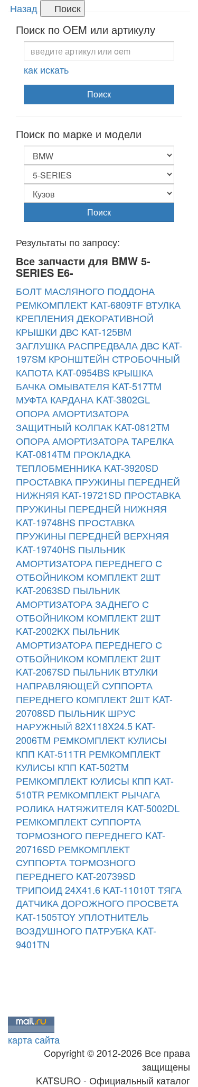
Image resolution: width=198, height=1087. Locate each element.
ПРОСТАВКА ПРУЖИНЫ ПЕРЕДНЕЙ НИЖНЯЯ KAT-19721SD (98, 488)
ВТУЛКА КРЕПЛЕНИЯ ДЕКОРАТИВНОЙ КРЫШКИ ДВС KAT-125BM (98, 318)
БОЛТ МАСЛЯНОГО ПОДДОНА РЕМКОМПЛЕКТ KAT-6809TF (85, 297)
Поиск (66, 8)
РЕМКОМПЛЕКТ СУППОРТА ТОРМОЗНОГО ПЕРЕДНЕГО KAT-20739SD (76, 862)
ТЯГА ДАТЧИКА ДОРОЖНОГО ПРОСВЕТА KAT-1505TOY (99, 903)
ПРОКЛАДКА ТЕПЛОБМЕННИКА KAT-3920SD (87, 460)
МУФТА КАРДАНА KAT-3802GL (83, 399)
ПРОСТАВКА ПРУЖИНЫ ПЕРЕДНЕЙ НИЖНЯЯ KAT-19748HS (98, 508)
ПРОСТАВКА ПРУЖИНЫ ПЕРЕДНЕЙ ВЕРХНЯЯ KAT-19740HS (92, 535)
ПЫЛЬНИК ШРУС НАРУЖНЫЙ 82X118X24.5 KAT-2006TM (85, 726)
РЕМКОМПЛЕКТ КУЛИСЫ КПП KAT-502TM (88, 760)
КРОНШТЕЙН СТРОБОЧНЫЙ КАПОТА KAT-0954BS (98, 365)
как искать (46, 69)
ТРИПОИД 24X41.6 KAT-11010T (85, 889)
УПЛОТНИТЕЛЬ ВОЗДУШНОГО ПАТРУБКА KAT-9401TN (86, 930)
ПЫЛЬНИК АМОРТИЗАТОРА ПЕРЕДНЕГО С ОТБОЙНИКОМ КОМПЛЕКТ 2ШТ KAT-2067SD (89, 651)
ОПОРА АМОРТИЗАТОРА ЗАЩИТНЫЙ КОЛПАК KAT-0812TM (92, 420)
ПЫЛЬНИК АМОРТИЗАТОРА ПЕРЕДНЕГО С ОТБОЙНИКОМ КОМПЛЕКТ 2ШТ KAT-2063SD (89, 569)
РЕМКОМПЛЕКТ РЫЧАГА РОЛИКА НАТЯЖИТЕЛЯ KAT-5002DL (98, 801)
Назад (23, 8)
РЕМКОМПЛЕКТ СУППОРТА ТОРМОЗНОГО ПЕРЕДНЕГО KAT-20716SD (90, 834)
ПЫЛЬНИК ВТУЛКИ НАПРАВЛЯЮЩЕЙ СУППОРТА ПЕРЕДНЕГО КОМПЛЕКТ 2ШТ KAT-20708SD (94, 691)
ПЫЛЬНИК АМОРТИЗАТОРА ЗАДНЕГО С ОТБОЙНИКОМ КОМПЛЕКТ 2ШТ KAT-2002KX (88, 610)
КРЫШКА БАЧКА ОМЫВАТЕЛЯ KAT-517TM (89, 379)
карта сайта (34, 1039)
